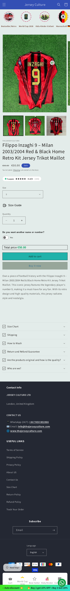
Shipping (16, 170)
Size (4, 187)
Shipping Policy (15, 457)
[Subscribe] (53, 530)
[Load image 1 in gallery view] (13, 126)
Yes (11, 238)
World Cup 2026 (26, 26)
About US (11, 472)
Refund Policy (14, 501)
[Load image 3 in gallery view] (56, 126)
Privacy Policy (14, 464)
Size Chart (12, 487)
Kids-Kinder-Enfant (45, 26)
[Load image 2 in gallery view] (35, 126)
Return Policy (14, 494)
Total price (11, 247)
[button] (4, 4)
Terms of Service (15, 450)
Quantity (6, 214)
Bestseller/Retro (9, 26)
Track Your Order (15, 509)
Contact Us (12, 479)
